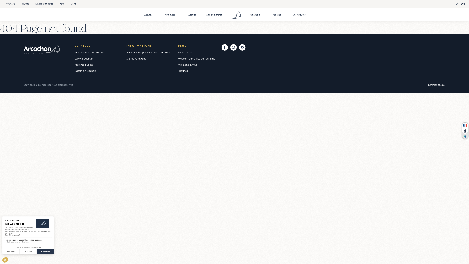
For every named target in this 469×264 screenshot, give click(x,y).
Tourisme (10, 4)
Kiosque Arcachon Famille (89, 53)
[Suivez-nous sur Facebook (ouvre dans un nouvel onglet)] (225, 47)
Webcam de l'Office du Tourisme (196, 59)
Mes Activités (299, 15)
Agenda (192, 15)
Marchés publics (84, 65)
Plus (182, 46)
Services (83, 46)
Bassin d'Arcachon (85, 71)
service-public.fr (84, 59)
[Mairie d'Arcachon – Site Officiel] (234, 15)
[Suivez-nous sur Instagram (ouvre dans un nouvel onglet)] (233, 47)
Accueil (147, 15)
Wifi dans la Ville (187, 65)
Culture (25, 4)
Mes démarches (214, 15)
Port (62, 4)
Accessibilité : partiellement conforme (148, 53)
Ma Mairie (255, 15)
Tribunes (183, 71)
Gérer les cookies (437, 85)
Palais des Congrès (44, 4)
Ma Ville (277, 15)
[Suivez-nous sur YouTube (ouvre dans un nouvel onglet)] (242, 47)
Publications (185, 53)
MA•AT (73, 4)
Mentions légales (136, 59)
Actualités (170, 15)
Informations (139, 46)
